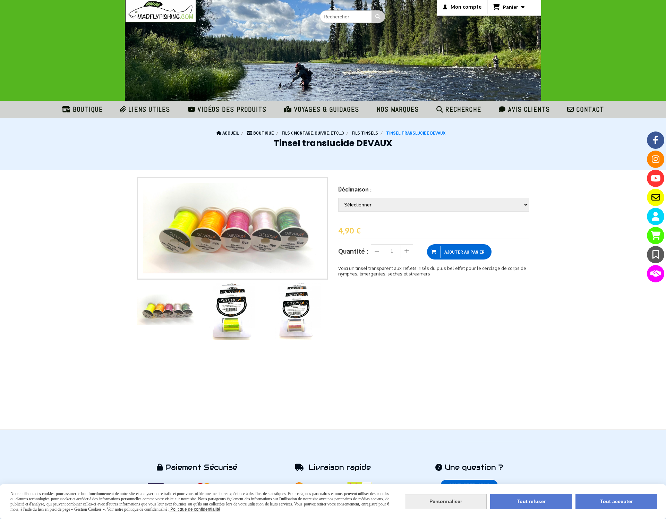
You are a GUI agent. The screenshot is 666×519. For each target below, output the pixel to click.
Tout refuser (531, 501)
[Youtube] (655, 178)
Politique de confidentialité (194, 509)
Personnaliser (445, 501)
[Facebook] (655, 140)
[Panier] (655, 235)
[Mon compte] (655, 216)
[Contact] (655, 197)
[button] (318, 310)
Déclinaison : (355, 189)
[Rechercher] (378, 16)
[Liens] (655, 273)
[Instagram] (655, 159)
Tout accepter (616, 501)
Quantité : (353, 251)
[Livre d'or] (655, 254)
